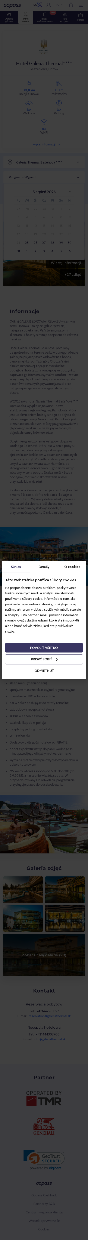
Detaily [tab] (44, 567)
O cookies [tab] (72, 567)
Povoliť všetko (44, 648)
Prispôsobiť (41, 659)
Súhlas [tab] (16, 567)
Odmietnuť (44, 671)
